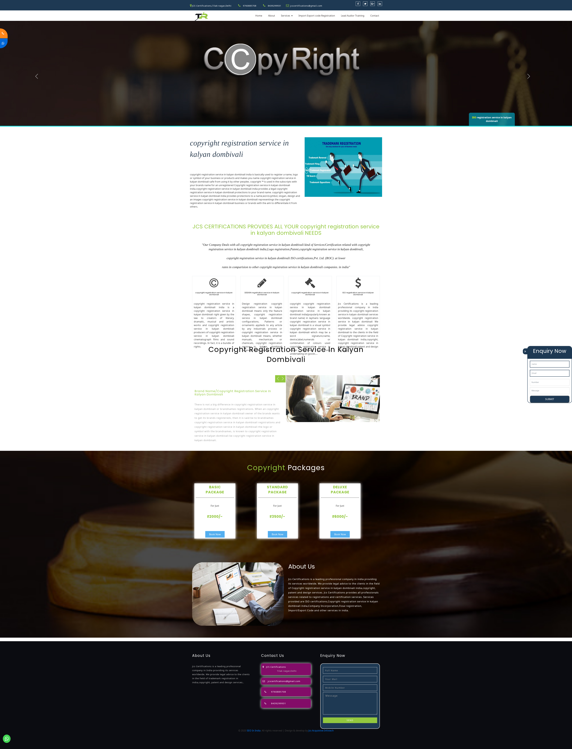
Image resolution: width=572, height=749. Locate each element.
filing (102, 639)
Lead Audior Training (352, 15)
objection (84, 639)
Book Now (215, 534)
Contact (374, 15)
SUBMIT (549, 399)
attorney (110, 639)
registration (130, 639)
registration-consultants (36, 639)
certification (197, 639)
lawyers (94, 639)
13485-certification (332, 639)
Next (528, 76)
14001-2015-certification (252, 639)
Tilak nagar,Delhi (287, 670)
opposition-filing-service (64, 639)
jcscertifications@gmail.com (306, 5)
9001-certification (229, 639)
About (271, 15)
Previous (36, 76)
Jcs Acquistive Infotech (321, 730)
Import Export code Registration (317, 15)
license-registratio (180, 639)
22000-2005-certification (280, 639)
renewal (142, 639)
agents (119, 639)
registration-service (11, 639)
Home (258, 15)
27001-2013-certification (308, 639)
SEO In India (254, 730)
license (165, 639)
